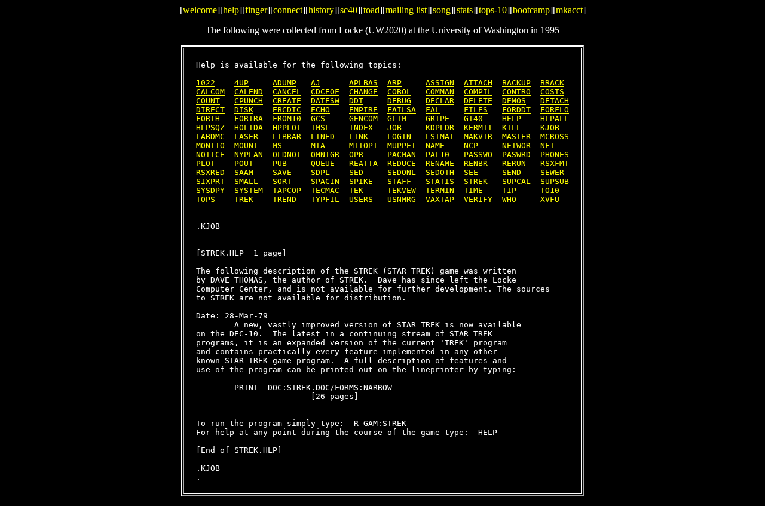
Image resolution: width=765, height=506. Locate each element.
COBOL (399, 91)
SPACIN (325, 181)
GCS (318, 118)
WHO (509, 199)
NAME (435, 145)
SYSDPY (210, 190)
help (231, 10)
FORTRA (248, 118)
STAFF (399, 181)
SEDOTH (440, 172)
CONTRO (516, 91)
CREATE (287, 100)
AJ (315, 82)
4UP (241, 82)
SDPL (320, 172)
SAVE (282, 172)
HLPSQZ (210, 127)
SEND (511, 172)
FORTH (208, 118)
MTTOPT (363, 145)
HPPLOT (287, 127)
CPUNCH (248, 100)
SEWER (552, 172)
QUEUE (323, 163)
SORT (282, 181)
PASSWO (478, 154)
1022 (205, 82)
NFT (547, 145)
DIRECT (210, 109)
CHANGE (363, 91)
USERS (361, 199)
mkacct (569, 10)
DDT (356, 100)
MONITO (210, 145)
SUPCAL (516, 181)
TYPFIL (325, 199)
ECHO (320, 109)
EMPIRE (363, 109)
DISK (243, 109)
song (442, 10)
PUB (280, 163)
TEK (356, 190)
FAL (433, 109)
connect (287, 10)
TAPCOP (287, 190)
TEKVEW (401, 190)
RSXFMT (554, 163)
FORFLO (554, 109)
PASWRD (516, 154)
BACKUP (516, 82)
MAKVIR (478, 136)
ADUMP (284, 82)
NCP (471, 145)
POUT (243, 163)
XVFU (549, 199)
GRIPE (437, 118)
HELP (511, 118)
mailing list (406, 10)
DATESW (325, 100)
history (321, 10)
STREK (476, 181)
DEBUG (399, 100)
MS (277, 145)
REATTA (363, 163)
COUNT (208, 100)
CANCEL (287, 91)
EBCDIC (287, 109)
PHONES (554, 154)
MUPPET (401, 145)
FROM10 (287, 118)
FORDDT (516, 109)
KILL (511, 127)
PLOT (205, 163)
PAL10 (437, 154)
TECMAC (325, 190)
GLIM (396, 118)
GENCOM (363, 118)
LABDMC (210, 136)
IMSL (320, 127)
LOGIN (399, 136)
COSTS (552, 91)
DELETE (478, 100)
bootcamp (531, 10)
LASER (246, 136)
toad (371, 10)
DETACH (554, 100)
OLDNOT (287, 154)
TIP (509, 190)
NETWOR (516, 145)
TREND (284, 199)
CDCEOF (325, 91)
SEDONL (401, 172)
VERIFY (478, 199)
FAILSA (401, 109)
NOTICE (210, 154)
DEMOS (514, 100)
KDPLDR (440, 127)
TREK (243, 199)
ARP (394, 82)
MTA (318, 145)
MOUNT (246, 145)
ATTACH (478, 82)
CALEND (248, 91)
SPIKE (361, 181)
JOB (394, 127)
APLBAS (363, 82)
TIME (473, 190)
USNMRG (401, 199)
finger (256, 10)
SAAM (243, 172)
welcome (200, 10)
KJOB (549, 127)
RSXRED (210, 172)
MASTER (516, 136)
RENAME (440, 163)
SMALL (246, 181)
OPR (356, 154)
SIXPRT (210, 181)
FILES (476, 109)
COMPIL (478, 91)
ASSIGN (440, 82)
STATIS (440, 181)
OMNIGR (325, 154)
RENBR (476, 163)
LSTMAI (440, 136)
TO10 (549, 190)
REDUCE (401, 163)
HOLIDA (248, 127)
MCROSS (554, 136)
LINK (358, 136)
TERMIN (440, 190)
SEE (471, 172)
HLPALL (554, 118)
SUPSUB (554, 181)
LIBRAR (287, 136)
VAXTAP (440, 199)
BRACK (552, 82)
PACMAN (401, 154)
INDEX (361, 127)
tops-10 (493, 10)
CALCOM (210, 91)
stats (465, 10)
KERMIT (478, 127)
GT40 (473, 118)
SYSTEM (248, 190)
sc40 (348, 10)
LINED (323, 136)
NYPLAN (248, 154)
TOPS (205, 199)
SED (356, 172)
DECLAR (440, 100)
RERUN (514, 163)
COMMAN (440, 91)
